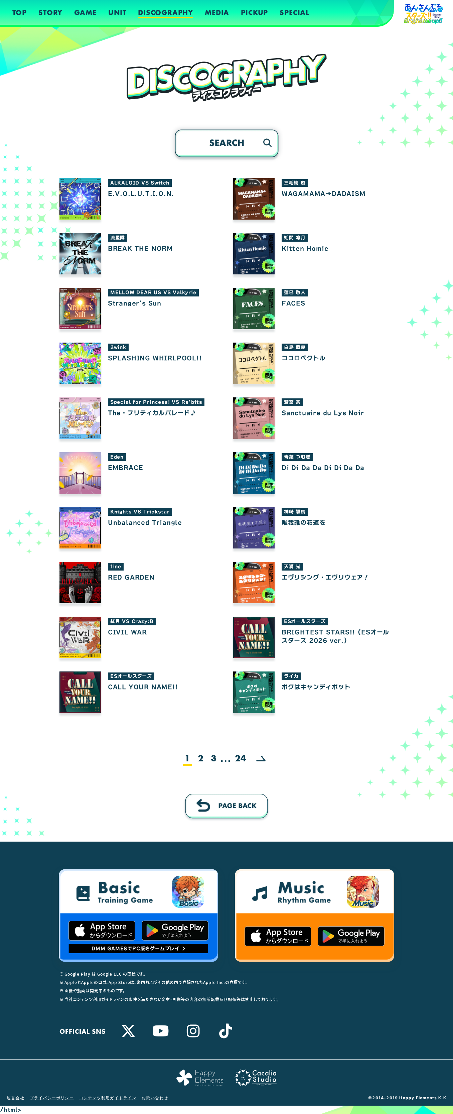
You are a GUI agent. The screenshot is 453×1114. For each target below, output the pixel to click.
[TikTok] (226, 1030)
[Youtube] (160, 1030)
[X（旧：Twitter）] (128, 1030)
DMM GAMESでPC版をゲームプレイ (136, 948)
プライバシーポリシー (52, 1097)
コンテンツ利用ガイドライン (108, 1097)
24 (240, 758)
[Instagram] (193, 1030)
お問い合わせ (155, 1097)
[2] (261, 759)
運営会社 (15, 1097)
